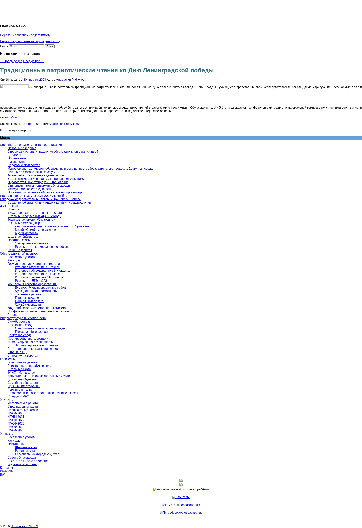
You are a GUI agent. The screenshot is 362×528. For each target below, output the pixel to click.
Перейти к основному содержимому (25, 35)
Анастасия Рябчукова (71, 79)
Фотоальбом (8, 117)
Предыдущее (11, 61)
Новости (29, 123)
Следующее (33, 61)
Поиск (4, 46)
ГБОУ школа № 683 (24, 526)
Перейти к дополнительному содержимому (30, 41)
